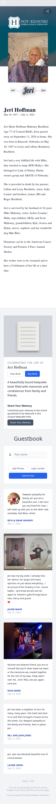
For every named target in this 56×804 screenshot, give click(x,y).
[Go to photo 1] (25, 568)
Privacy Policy (19, 790)
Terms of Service (36, 790)
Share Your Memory (20, 422)
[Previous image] (7, 552)
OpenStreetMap (31, 795)
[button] (28, 552)
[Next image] (49, 552)
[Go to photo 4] (30, 568)
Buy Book (32, 373)
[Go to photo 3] (29, 568)
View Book (15, 373)
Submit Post (28, 475)
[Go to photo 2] (27, 568)
